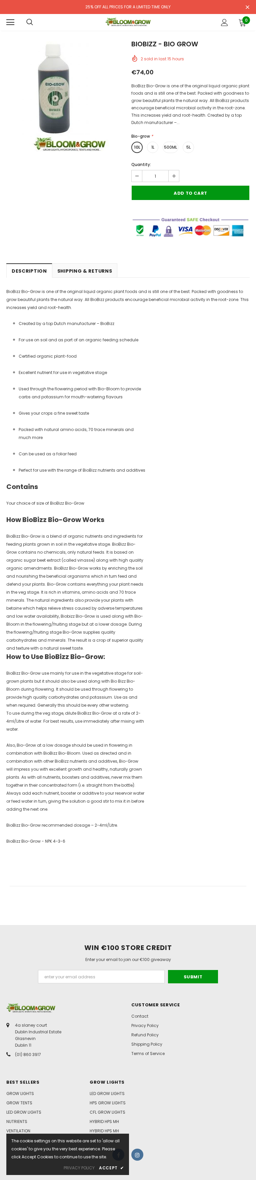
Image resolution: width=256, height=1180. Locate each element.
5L (188, 147)
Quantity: (141, 164)
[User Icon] (224, 22)
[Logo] (128, 22)
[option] (65, 96)
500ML (170, 147)
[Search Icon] (29, 22)
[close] (247, 7)
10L (137, 147)
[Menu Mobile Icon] (10, 22)
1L (152, 147)
